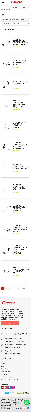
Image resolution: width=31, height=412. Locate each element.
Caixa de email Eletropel (10, 323)
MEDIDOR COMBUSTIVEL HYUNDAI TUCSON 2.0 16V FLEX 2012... (20, 42)
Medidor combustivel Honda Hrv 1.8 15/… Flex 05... (21, 270)
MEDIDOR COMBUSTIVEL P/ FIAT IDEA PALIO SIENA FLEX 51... (20, 145)
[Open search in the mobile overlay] (28, 2)
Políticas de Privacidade (9, 377)
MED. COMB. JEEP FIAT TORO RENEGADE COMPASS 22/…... (20, 125)
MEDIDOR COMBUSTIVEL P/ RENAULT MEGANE (20, 166)
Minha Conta (5, 374)
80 (24, 288)
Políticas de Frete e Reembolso (11, 380)
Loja (8, 8)
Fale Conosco (5, 371)
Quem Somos (5, 369)
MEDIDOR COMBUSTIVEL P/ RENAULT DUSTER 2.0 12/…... (20, 228)
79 (20, 288)
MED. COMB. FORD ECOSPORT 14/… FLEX (20, 62)
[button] (26, 402)
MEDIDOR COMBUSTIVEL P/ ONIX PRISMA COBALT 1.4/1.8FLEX (20, 249)
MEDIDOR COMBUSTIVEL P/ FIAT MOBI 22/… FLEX (20, 187)
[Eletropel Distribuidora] (16, 2)
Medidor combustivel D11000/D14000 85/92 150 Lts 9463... (19, 104)
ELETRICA (16, 8)
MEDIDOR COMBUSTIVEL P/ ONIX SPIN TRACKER (20, 208)
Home (3, 8)
